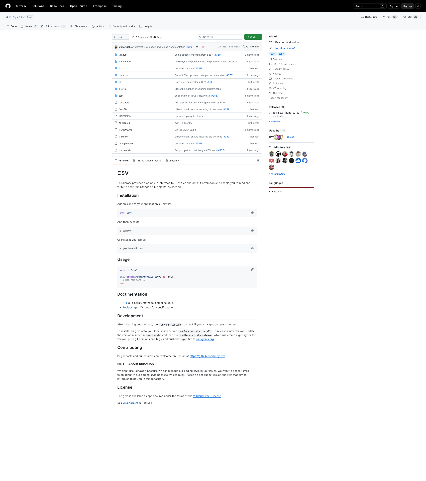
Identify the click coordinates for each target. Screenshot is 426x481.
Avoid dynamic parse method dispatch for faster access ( (206, 61)
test (121, 95)
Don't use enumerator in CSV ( (191, 82)
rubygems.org (205, 339)
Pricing (117, 6)
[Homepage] (8, 6)
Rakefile (123, 136)
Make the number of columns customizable (198, 88)
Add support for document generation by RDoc (200, 102)
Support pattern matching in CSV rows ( (196, 150)
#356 (214, 95)
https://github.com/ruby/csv (207, 356)
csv (22, 17)
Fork (392, 17)
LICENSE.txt (125, 116)
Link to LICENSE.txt (185, 129)
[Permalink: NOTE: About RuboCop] (115, 364)
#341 (198, 68)
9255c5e (222, 46)
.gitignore (124, 102)
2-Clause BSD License (207, 396)
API (125, 302)
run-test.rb (125, 150)
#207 (221, 150)
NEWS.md (124, 122)
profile (122, 88)
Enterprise (99, 6)
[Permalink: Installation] (115, 195)
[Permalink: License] (115, 387)
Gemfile (123, 109)
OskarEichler (126, 46)
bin (120, 68)
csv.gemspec (126, 143)
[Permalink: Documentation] (115, 294)
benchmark (125, 61)
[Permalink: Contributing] (115, 347)
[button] (253, 212)
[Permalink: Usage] (115, 259)
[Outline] (258, 160)
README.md (125, 129)
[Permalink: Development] (115, 315)
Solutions (38, 6)
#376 (190, 46)
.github (123, 54)
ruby (12, 17)
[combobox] (221, 36)
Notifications (371, 17)
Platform (20, 6)
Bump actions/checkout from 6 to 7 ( (195, 54)
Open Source (78, 6)
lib (120, 82)
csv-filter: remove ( (185, 68)
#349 (226, 109)
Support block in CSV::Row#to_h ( (193, 95)
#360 (218, 54)
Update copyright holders (189, 116)
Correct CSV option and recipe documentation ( (161, 46)
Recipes (127, 307)
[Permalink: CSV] (115, 173)
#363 (210, 82)
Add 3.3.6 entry (183, 122)
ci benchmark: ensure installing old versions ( (199, 109)
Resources (57, 6)
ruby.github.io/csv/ (284, 48)
